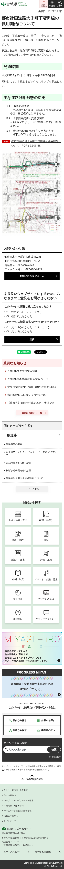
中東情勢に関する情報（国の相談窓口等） (32, 387)
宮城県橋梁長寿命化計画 (18, 462)
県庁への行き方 (11, 852)
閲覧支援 (52, 4)
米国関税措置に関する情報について (28, 394)
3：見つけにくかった (19, 331)
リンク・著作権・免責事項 (16, 790)
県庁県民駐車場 (43, 852)
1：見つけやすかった (19, 327)
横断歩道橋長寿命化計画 (18, 470)
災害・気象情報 (44, 4)
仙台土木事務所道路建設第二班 (22, 256)
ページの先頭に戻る (32, 779)
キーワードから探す (15, 743)
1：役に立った (15, 312)
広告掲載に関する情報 (14, 805)
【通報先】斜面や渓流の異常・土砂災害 (31, 402)
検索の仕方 (56, 757)
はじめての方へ (11, 816)
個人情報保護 (10, 795)
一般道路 (10, 435)
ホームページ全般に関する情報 (18, 811)
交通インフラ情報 (45, 766)
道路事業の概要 (14, 444)
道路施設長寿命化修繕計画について (24, 478)
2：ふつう (36, 312)
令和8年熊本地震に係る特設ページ (27, 378)
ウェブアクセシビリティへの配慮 (18, 800)
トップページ (7, 766)
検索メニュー (60, 4)
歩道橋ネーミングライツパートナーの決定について (31, 454)
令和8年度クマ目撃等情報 (22, 371)
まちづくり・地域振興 (25, 766)
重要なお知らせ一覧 (32, 413)
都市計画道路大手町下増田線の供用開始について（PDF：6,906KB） (36, 143)
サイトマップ (10, 821)
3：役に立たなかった (19, 316)
